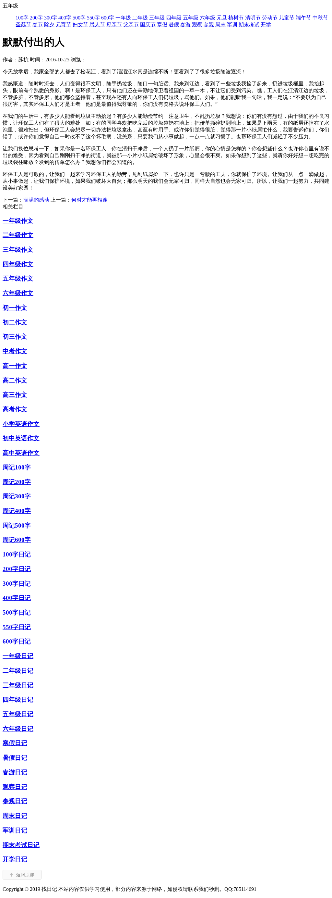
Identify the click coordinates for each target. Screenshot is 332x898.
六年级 (207, 17)
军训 (232, 24)
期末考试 (249, 24)
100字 (22, 17)
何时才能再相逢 (89, 200)
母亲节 (114, 24)
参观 (209, 24)
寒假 (162, 24)
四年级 (174, 17)
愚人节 (97, 24)
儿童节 (286, 17)
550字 (93, 17)
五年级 (190, 17)
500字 (79, 17)
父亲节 (131, 24)
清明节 (253, 17)
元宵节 (63, 24)
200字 (36, 17)
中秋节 (320, 17)
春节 (37, 24)
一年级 (123, 17)
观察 (197, 24)
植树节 (236, 17)
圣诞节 (23, 24)
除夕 (49, 24)
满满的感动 (36, 200)
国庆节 (148, 24)
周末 (220, 24)
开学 (266, 24)
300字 (50, 17)
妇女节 (80, 24)
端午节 (303, 17)
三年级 (157, 17)
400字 (64, 17)
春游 (185, 24)
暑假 (174, 24)
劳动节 (270, 17)
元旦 (222, 17)
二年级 (140, 17)
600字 (107, 17)
